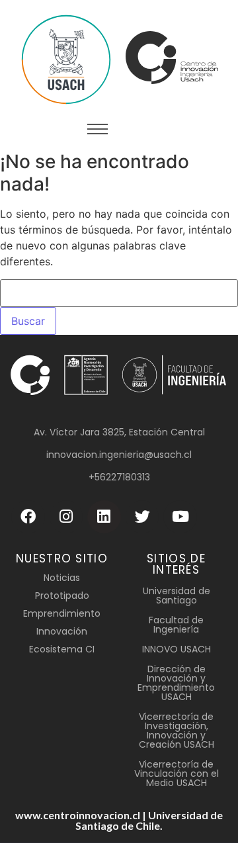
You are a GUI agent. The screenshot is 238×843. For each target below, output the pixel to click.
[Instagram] (66, 517)
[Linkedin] (104, 517)
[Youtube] (180, 517)
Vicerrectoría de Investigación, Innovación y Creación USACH (176, 730)
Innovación (61, 631)
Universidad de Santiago (176, 595)
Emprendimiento (61, 613)
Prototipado (62, 595)
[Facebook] (28, 517)
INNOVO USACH (176, 649)
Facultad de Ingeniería (176, 624)
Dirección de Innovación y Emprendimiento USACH (176, 682)
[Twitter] (142, 517)
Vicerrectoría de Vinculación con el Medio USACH (176, 773)
